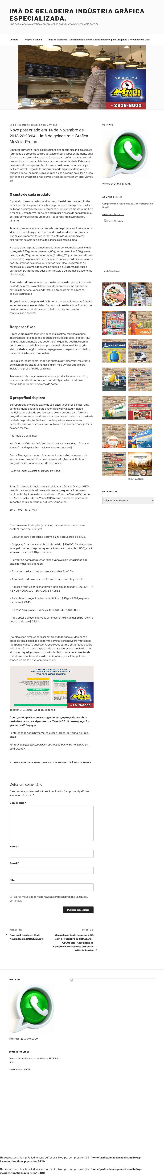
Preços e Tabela (33, 39)
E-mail (14, 863)
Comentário (18, 802)
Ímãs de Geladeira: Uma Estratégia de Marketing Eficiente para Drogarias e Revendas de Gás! (99, 39)
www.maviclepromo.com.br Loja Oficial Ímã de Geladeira (53, 762)
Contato (14, 39)
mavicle (52, 125)
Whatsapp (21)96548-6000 (116, 183)
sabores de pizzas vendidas (65, 228)
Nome (14, 846)
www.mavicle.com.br (113, 214)
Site (12, 880)
